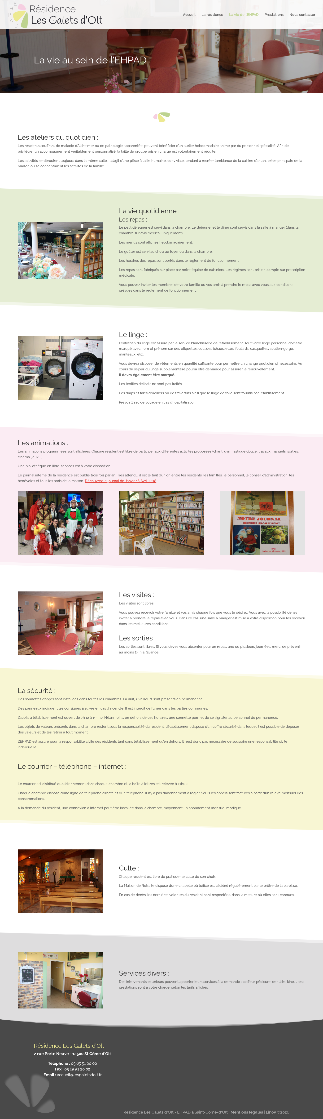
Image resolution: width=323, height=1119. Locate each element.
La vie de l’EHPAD (244, 15)
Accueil (189, 15)
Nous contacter (302, 15)
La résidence (212, 15)
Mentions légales (247, 1112)
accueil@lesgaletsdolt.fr (79, 1074)
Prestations (274, 15)
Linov (271, 1112)
